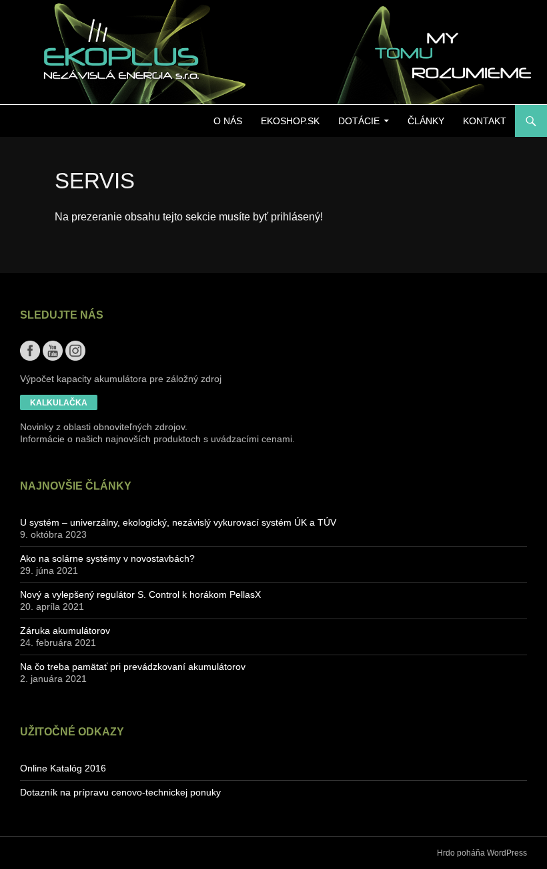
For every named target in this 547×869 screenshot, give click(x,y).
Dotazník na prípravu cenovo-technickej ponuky (120, 792)
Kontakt (484, 121)
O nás (227, 121)
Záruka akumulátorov (65, 630)
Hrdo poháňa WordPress (482, 853)
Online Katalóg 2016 (63, 768)
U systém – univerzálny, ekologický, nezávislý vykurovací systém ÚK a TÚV (178, 522)
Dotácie (359, 121)
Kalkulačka (58, 402)
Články (426, 121)
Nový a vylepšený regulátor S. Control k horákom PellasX (140, 594)
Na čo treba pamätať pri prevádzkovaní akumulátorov (132, 666)
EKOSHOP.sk (290, 121)
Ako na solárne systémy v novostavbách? (107, 558)
